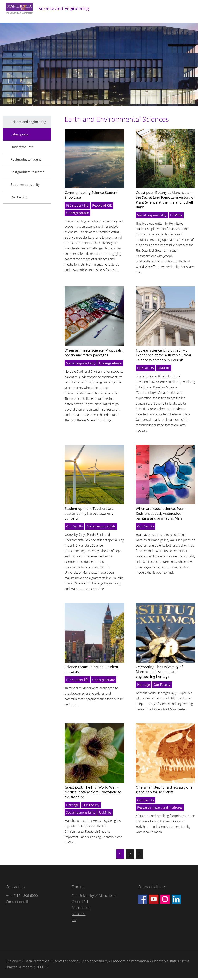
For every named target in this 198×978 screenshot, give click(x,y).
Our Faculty (145, 368)
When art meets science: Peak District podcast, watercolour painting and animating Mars (160, 513)
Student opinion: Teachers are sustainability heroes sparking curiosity (89, 513)
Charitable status (165, 961)
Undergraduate (77, 213)
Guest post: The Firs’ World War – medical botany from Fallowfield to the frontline (93, 792)
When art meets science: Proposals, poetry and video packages (94, 352)
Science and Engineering (63, 8)
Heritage (143, 684)
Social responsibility (151, 215)
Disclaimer (13, 961)
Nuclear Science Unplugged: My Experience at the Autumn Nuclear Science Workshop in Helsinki (163, 355)
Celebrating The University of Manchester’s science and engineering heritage (159, 671)
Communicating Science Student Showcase (91, 195)
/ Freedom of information (129, 961)
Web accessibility (95, 961)
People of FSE (102, 205)
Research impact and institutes (160, 807)
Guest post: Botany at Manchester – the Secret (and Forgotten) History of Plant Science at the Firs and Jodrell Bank (165, 200)
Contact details (17, 901)
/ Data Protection (36, 961)
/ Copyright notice (64, 961)
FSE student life (77, 205)
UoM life (176, 215)
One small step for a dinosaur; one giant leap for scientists (164, 789)
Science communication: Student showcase (91, 669)
